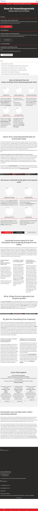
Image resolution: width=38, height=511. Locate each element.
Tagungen (23, 250)
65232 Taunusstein (25, 437)
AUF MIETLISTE (6, 401)
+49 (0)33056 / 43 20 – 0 (5, 485)
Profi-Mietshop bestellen (24, 168)
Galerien (8, 250)
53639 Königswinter (18, 437)
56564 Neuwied (31, 436)
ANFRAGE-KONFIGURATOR (7, 54)
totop (34, 509)
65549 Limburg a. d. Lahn (9, 437)
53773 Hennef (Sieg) (33, 437)
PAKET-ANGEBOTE (6, 39)
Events (12, 250)
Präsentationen (30, 250)
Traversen (7, 160)
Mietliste (3, 510)
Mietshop (11, 510)
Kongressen (17, 250)
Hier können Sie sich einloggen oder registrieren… (21, 3)
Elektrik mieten (14, 158)
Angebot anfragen (19, 510)
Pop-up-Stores (33, 249)
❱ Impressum (3, 490)
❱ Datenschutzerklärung (5, 493)
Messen (27, 249)
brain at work (19, 497)
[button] (10, 174)
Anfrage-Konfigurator (13, 165)
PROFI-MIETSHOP (6, 26)
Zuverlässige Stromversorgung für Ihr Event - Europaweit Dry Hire (13, 67)
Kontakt (26, 510)
